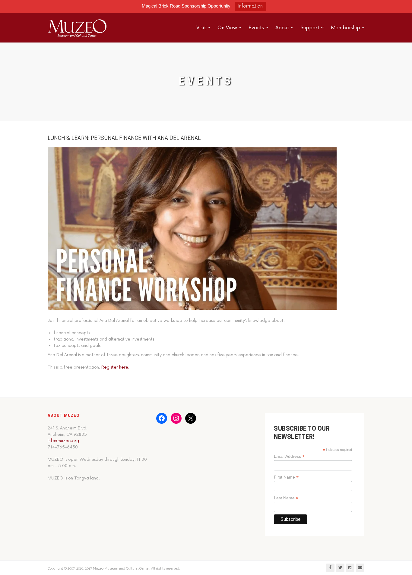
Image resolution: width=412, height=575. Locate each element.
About (282, 28)
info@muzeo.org (63, 440)
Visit (201, 28)
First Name (286, 477)
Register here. (115, 367)
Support (310, 28)
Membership (345, 28)
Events (256, 28)
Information (250, 6)
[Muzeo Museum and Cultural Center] (77, 27)
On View (227, 28)
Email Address (289, 456)
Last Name (286, 498)
